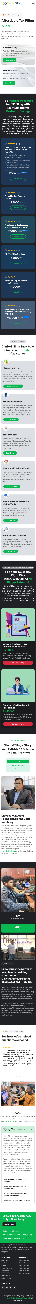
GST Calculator (24, 1273)
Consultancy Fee (12, 368)
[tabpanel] (18, 814)
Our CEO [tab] (18, 761)
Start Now (18, 179)
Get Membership (18, 663)
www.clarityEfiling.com (9, 851)
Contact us (5, 1263)
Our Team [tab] (18, 769)
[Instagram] (6, 1287)
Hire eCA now (10, 434)
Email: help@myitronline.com (13, 1238)
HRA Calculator (24, 1260)
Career (3, 1265)
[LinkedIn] (14, 1287)
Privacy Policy (6, 1275)
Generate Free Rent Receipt (17, 468)
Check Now (10, 520)
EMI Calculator (24, 1271)
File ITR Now (10, 60)
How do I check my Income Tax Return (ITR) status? (15, 1195)
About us (4, 1260)
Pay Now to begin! (13, 386)
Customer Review (7, 1268)
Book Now (9, 83)
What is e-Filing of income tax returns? (14, 1130)
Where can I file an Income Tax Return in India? (14, 1188)
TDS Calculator (24, 1268)
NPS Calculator (24, 1265)
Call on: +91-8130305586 (12, 1231)
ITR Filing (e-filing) (12, 401)
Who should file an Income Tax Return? (14, 1181)
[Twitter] (10, 1287)
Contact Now (9, 1224)
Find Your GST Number (14, 535)
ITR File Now (11, 420)
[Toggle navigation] (33, 3)
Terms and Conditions (5, 1272)
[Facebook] (3, 1287)
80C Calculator (24, 1263)
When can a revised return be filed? (16, 1201)
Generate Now (11, 486)
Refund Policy (6, 1278)
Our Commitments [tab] (18, 765)
